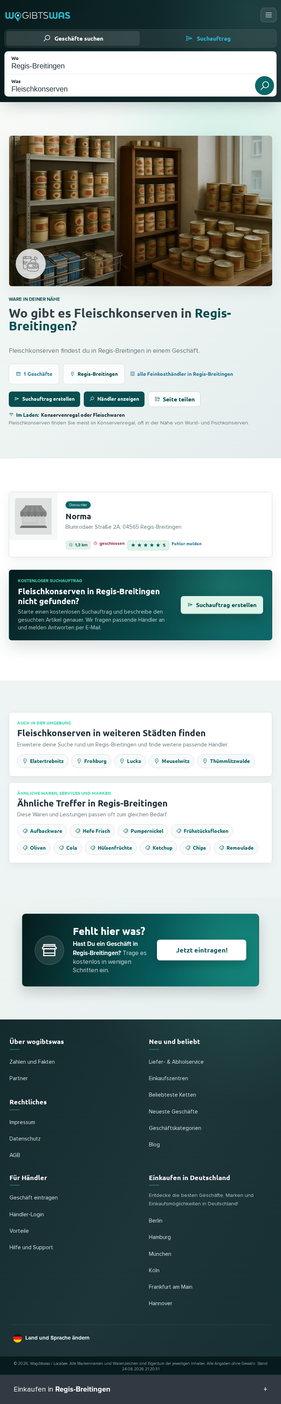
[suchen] (264, 85)
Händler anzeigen (118, 398)
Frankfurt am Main (170, 1287)
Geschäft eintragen (34, 1198)
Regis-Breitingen (98, 373)
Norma (78, 516)
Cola (71, 847)
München (160, 1254)
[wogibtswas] (38, 15)
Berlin (155, 1221)
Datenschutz (25, 1139)
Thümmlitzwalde (230, 760)
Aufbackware (46, 830)
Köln (154, 1270)
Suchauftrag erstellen (48, 398)
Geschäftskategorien (175, 1128)
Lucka (134, 760)
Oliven (38, 847)
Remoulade (240, 847)
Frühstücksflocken (206, 830)
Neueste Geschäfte (173, 1112)
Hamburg (160, 1237)
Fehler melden (187, 543)
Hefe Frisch (96, 830)
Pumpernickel (147, 830)
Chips (199, 847)
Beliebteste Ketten (172, 1095)
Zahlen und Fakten (32, 1062)
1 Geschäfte (37, 373)
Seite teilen (179, 399)
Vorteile (19, 1231)
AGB (15, 1155)
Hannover (160, 1303)
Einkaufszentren (168, 1078)
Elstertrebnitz (47, 760)
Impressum (22, 1122)
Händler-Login (27, 1214)
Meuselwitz (176, 760)
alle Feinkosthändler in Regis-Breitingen (185, 373)
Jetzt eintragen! (202, 950)
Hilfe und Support (31, 1247)
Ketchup (162, 847)
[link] (140, 525)
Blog (154, 1144)
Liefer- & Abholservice (176, 1062)
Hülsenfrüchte (115, 847)
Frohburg (95, 760)
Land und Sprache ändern (57, 1337)
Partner (19, 1078)
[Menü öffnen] (269, 15)
